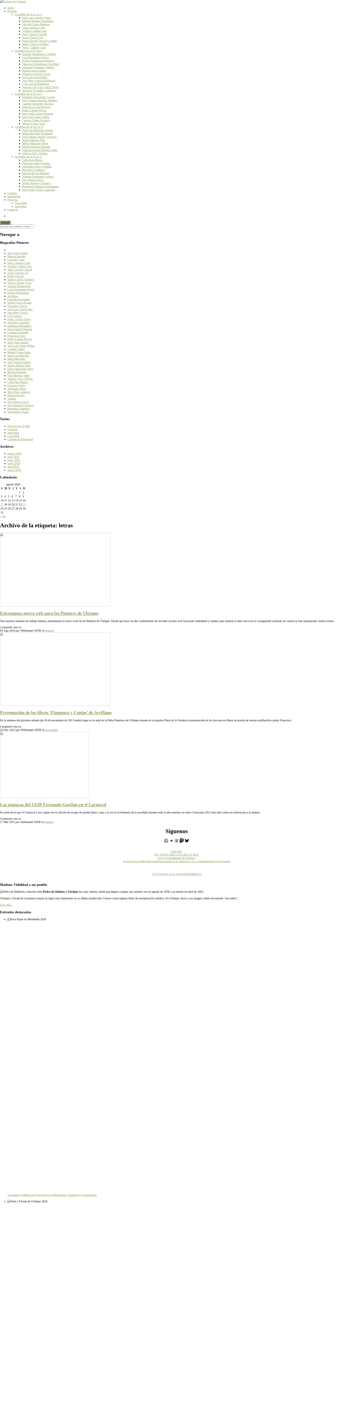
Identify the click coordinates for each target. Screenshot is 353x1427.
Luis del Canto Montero (36, 24)
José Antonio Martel (19, 362)
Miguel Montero (16, 372)
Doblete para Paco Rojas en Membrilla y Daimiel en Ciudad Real (59, 1195)
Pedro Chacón (15, 276)
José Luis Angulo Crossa (36, 17)
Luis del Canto (15, 259)
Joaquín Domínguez (19, 286)
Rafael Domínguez (18, 292)
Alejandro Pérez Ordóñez (37, 166)
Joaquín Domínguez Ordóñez (39, 54)
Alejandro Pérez (16, 388)
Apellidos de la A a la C (28, 14)
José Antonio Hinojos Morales (39, 100)
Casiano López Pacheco (36, 120)
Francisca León (16, 335)
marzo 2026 (14, 470)
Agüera (11, 398)
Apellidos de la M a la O (29, 127)
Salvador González (18, 322)
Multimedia (14, 196)
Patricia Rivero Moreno (35, 173)
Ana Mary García (17, 312)
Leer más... (6, 904)
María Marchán (16, 359)
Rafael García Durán (34, 70)
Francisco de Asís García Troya (40, 87)
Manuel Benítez (16, 256)
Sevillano (12, 296)
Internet (49, 630)
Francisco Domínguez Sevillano (40, 64)
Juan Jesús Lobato (17, 342)
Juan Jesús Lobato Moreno (37, 113)
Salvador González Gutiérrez (39, 90)
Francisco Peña (16, 385)
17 (2, 504)
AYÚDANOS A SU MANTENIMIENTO (176, 874)
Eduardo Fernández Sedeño (38, 67)
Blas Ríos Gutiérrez (33, 170)
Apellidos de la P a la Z (28, 156)
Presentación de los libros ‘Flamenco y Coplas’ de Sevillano (56, 712)
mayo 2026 (13, 463)
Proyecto (12, 199)
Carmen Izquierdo (17, 332)
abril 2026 (13, 466)
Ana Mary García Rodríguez (38, 80)
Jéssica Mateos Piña (33, 140)
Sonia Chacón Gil (32, 37)
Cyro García (14, 316)
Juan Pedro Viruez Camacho (38, 189)
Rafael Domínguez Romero (38, 60)
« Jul (3, 516)
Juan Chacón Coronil (34, 34)
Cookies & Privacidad (20, 439)
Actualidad (51, 729)
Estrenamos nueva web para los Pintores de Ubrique (49, 613)
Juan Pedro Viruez (18, 412)
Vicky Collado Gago (34, 47)
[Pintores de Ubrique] (13, 1)
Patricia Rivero (16, 395)
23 (24, 504)
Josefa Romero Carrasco (36, 183)
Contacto (12, 209)
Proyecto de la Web (18, 426)
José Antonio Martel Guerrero (39, 136)
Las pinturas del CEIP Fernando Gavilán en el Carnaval (53, 804)
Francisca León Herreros (36, 107)
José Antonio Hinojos (19, 329)
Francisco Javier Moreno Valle (39, 150)
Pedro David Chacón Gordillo (39, 40)
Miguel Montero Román (36, 146)
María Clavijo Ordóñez (35, 44)
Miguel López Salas (33, 123)
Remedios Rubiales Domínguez (40, 186)
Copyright (20, 203)
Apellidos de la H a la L (28, 93)
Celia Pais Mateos (32, 160)
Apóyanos (13, 432)
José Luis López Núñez (35, 117)
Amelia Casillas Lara (34, 31)
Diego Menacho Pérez (35, 143)
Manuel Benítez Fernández (37, 21)
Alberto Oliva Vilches (34, 153)
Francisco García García (36, 74)
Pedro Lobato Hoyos (34, 110)
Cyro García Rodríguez (35, 83)
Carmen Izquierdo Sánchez (38, 103)
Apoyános (21, 206)
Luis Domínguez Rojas (35, 57)
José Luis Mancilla (18, 355)
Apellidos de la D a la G (29, 50)
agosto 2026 (14, 453)
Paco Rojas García (33, 179)
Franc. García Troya (19, 319)
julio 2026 (13, 456)
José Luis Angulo (17, 253)
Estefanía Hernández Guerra (38, 97)
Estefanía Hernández (19, 325)
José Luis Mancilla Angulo (37, 130)
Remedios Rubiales (18, 408)
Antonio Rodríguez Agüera (38, 176)
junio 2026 (13, 460)
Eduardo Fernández (18, 299)
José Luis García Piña (34, 77)
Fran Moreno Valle (18, 375)
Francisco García (17, 306)
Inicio (10, 7)
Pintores (12, 11)
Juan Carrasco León (33, 27)
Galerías (12, 193)
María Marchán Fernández (37, 133)
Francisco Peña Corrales (36, 163)
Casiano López (16, 349)
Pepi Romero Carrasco (20, 405)
